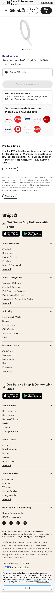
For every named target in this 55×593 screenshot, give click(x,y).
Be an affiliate (10, 419)
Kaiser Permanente (12, 513)
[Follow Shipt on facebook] (4, 523)
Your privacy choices (19, 567)
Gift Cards (8, 329)
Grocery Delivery (11, 283)
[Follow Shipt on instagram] (11, 523)
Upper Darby (9, 491)
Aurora (6, 483)
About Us (7, 351)
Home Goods (9, 257)
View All (6, 269)
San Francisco (10, 449)
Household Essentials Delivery (19, 299)
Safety (6, 427)
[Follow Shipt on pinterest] (18, 523)
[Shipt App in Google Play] (32, 234)
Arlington (7, 479)
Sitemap (7, 371)
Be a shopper (9, 411)
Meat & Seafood (11, 265)
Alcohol (6, 249)
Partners (7, 367)
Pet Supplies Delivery (14, 291)
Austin (5, 445)
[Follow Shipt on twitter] (25, 523)
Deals (5, 337)
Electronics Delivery (13, 295)
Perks (5, 423)
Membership (9, 325)
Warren (6, 487)
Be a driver (8, 415)
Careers (6, 355)
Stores (6, 321)
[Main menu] (6, 10)
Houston (7, 457)
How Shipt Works (12, 317)
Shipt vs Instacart (12, 333)
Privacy (25, 563)
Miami (5, 453)
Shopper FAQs (10, 431)
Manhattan (8, 461)
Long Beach (9, 495)
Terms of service (10, 563)
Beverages (8, 253)
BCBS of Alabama (12, 517)
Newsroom (8, 359)
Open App (47, 2)
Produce (6, 261)
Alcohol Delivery (11, 287)
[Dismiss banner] (4, 2)
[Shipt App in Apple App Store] (11, 234)
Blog (4, 363)
